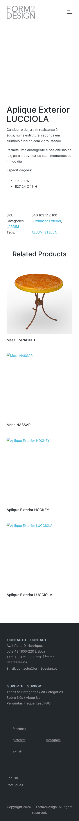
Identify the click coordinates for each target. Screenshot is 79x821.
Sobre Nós (15, 697)
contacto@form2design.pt (37, 668)
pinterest (19, 740)
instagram (53, 740)
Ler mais (40, 333)
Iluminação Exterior (46, 221)
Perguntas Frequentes (24, 703)
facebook (19, 729)
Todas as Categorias (22, 692)
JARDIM (13, 227)
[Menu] (69, 12)
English (12, 778)
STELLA (50, 232)
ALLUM (37, 232)
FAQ (47, 703)
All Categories (52, 692)
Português (15, 785)
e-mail (17, 751)
